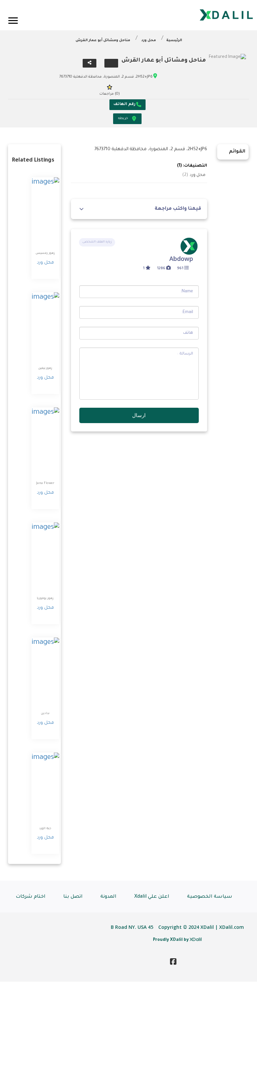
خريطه (123, 118)
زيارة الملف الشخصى (97, 242)
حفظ (111, 63)
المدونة (108, 897)
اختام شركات (31, 897)
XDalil (196, 939)
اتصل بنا (73, 897)
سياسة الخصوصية (209, 897)
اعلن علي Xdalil (151, 897)
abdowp (181, 259)
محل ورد (148, 40)
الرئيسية (174, 40)
